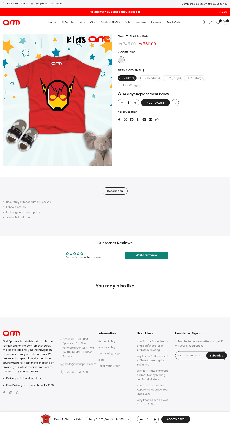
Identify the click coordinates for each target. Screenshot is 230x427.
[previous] (11, 308)
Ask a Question (127, 112)
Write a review (146, 255)
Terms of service (109, 353)
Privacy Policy (106, 347)
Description (115, 191)
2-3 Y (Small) (127, 78)
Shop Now (221, 3)
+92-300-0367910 (17, 3)
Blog (101, 360)
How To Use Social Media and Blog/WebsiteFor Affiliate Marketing (152, 346)
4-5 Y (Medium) (149, 78)
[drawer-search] (204, 22)
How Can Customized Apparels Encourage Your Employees (152, 390)
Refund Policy (106, 341)
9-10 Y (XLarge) (194, 78)
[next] (218, 308)
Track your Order (109, 366)
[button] (175, 102)
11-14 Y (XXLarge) (129, 85)
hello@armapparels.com (49, 3)
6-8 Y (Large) (172, 78)
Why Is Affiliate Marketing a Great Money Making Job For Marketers (153, 375)
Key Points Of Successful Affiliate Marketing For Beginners (152, 360)
